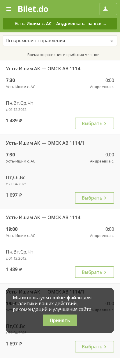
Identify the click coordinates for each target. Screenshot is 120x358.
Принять (60, 320)
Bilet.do (32, 8)
